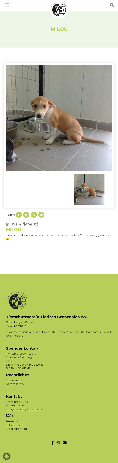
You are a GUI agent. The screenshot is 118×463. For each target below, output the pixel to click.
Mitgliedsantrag (16, 428)
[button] (7, 456)
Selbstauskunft (16, 425)
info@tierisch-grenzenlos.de (24, 409)
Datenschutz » (15, 383)
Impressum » (14, 380)
